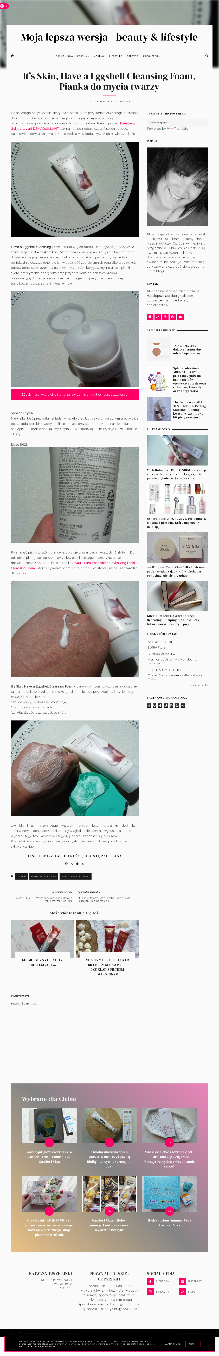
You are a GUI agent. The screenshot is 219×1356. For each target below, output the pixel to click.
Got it (193, 1343)
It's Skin (21, 876)
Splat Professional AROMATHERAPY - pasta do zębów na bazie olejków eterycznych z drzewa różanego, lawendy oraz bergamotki (189, 379)
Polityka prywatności (56, 1280)
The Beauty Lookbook (166, 670)
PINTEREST (195, 1281)
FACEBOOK (163, 1281)
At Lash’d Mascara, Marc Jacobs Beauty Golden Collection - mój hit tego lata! (105, 899)
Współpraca (63, 1284)
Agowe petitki (160, 642)
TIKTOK (192, 1291)
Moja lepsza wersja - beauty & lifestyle (109, 37)
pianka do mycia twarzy (75, 876)
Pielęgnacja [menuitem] (64, 56)
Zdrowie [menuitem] (132, 56)
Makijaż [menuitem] (99, 56)
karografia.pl (205, 1333)
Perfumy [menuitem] (83, 56)
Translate (181, 128)
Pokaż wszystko (199, 685)
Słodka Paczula (161, 654)
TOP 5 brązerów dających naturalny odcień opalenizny (187, 349)
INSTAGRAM (163, 1291)
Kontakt (66, 1287)
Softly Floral (157, 647)
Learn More (173, 1343)
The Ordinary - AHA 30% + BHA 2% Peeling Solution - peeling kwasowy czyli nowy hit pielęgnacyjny (189, 409)
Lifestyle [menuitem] (115, 56)
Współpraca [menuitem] (151, 56)
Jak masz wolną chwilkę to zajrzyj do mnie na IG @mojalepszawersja (76, 394)
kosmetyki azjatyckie (43, 876)
